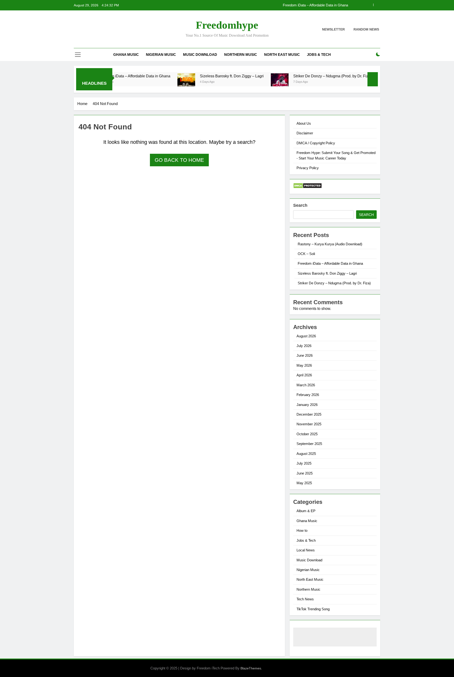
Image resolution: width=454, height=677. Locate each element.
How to (302, 530)
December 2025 (309, 414)
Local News (306, 550)
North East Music (282, 55)
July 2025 (304, 463)
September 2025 (309, 444)
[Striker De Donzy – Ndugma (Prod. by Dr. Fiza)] (265, 82)
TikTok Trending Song (313, 609)
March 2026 (306, 385)
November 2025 (309, 424)
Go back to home (179, 160)
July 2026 (304, 346)
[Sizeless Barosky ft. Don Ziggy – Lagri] (172, 82)
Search (300, 205)
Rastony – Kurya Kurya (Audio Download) (330, 244)
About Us (304, 123)
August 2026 (306, 336)
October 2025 (307, 434)
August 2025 (306, 454)
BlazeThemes (250, 668)
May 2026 (304, 365)
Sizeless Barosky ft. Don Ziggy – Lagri (217, 76)
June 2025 (305, 473)
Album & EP (306, 511)
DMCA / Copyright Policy (316, 143)
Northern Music (240, 55)
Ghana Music (126, 55)
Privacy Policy (308, 168)
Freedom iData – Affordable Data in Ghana (315, 5)
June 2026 (305, 355)
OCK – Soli (306, 254)
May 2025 (304, 483)
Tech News (305, 599)
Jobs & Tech (319, 55)
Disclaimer (305, 133)
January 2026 (307, 405)
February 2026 (308, 395)
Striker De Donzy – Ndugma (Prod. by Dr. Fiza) (318, 76)
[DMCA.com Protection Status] (307, 187)
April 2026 (304, 375)
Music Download (200, 55)
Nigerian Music (161, 55)
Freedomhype (227, 25)
